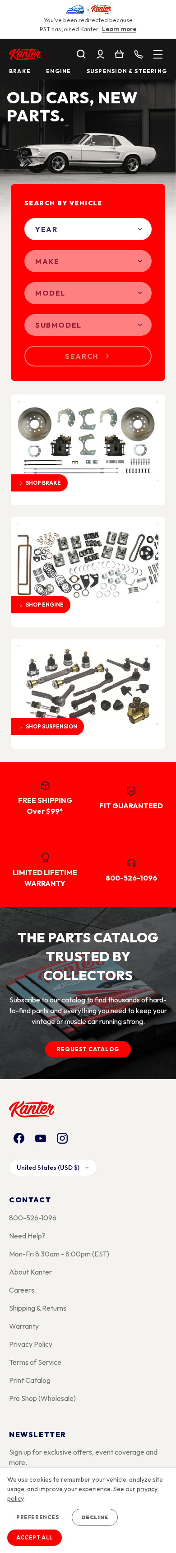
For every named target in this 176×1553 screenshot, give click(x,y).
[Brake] (88, 441)
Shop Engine (45, 604)
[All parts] (158, 54)
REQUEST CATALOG (88, 1049)
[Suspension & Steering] (88, 685)
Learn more (119, 28)
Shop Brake (43, 482)
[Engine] (88, 563)
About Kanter (30, 1271)
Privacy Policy (30, 1344)
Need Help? (27, 1235)
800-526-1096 (32, 1217)
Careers (21, 1289)
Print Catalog (30, 1380)
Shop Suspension (51, 726)
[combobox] (88, 229)
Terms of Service (35, 1362)
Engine (58, 71)
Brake (20, 71)
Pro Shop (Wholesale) (42, 1398)
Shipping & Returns (37, 1307)
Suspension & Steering (127, 71)
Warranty (24, 1325)
